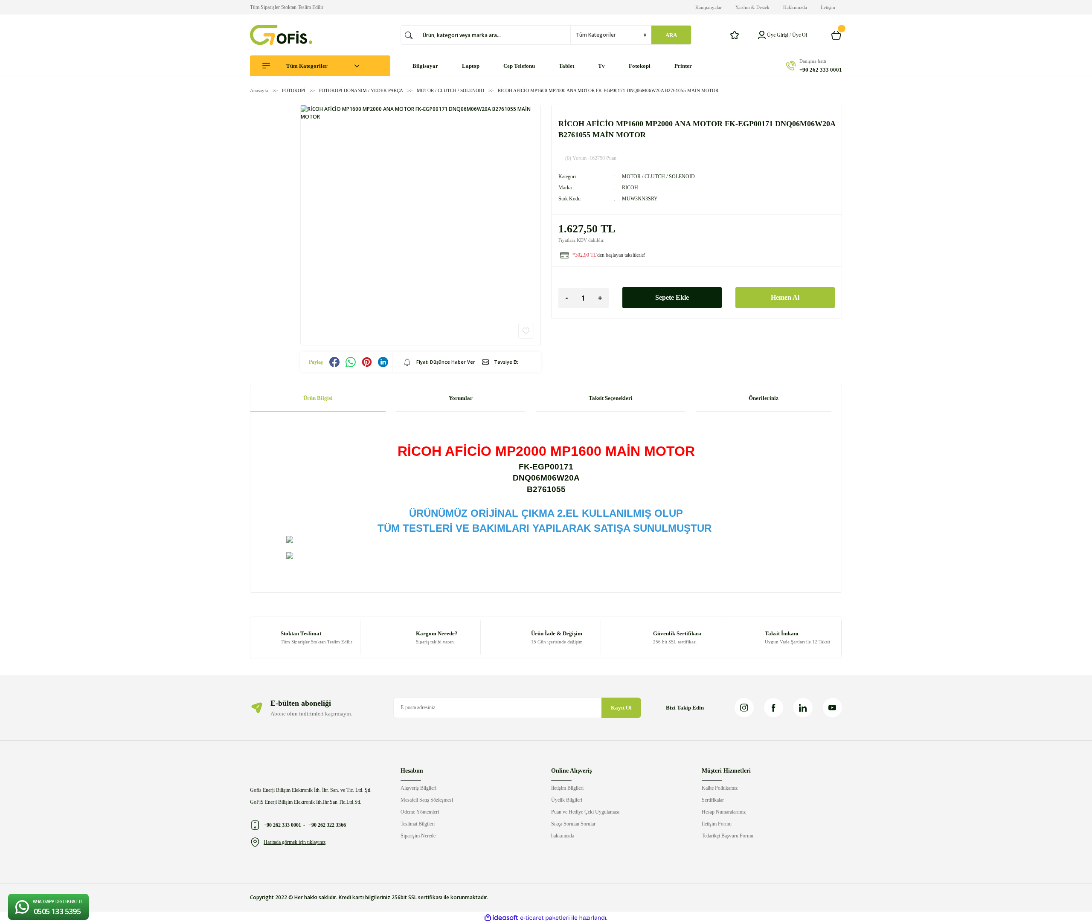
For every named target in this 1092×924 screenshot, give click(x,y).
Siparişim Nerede (418, 836)
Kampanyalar (708, 7)
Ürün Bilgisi (318, 398)
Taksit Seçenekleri (611, 398)
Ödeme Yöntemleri (420, 812)
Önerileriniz (763, 398)
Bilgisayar (425, 66)
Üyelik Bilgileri (566, 800)
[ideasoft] (501, 918)
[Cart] (836, 35)
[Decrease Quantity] (566, 298)
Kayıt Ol (621, 707)
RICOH (630, 188)
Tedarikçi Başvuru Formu (727, 836)
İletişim (828, 7)
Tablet (566, 66)
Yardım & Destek (752, 7)
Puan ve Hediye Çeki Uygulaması (585, 812)
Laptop (470, 66)
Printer (683, 66)
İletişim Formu (717, 824)
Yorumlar (461, 398)
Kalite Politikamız (720, 788)
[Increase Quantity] (600, 298)
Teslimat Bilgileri (418, 824)
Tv (601, 66)
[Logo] (281, 35)
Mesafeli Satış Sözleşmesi (427, 800)
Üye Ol (799, 35)
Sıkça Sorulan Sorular (573, 824)
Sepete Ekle (672, 297)
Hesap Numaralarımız (724, 812)
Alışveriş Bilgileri (418, 788)
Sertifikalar (713, 800)
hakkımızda (562, 836)
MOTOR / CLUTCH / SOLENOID (658, 177)
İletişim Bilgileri (567, 788)
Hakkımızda (795, 7)
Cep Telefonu (519, 66)
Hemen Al (785, 297)
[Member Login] (762, 35)
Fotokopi (640, 66)
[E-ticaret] (545, 917)
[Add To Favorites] (526, 331)
